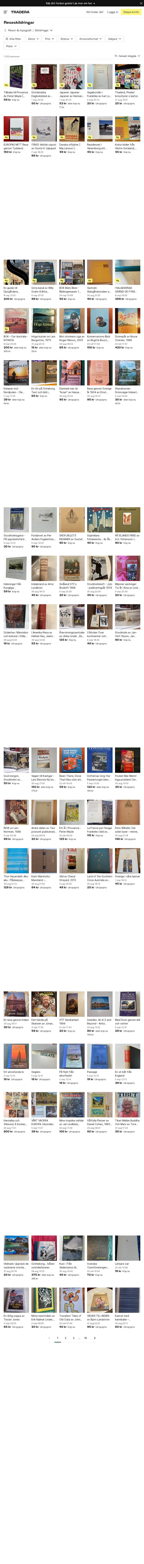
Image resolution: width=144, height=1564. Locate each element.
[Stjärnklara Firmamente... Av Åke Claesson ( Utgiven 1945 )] (99, 519)
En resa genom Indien (16, 1019)
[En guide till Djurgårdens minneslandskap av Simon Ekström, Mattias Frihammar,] (16, 272)
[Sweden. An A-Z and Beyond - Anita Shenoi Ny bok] (99, 1004)
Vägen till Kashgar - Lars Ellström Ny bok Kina (43, 777)
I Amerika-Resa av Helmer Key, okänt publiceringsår (42, 634)
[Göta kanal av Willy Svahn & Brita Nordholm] (44, 272)
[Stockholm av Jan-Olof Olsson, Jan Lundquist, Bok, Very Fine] (127, 616)
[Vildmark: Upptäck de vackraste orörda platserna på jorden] (16, 1248)
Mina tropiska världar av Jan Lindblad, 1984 (71, 1122)
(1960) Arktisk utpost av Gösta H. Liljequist (43, 146)
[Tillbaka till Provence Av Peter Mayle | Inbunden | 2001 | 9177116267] (16, 76)
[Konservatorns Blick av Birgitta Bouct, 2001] (99, 320)
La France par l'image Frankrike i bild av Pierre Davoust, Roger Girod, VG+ (99, 829)
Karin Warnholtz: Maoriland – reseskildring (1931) (42, 878)
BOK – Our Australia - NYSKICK (16, 338)
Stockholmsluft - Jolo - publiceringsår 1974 (99, 586)
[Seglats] (44, 1056)
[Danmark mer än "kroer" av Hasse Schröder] (72, 372)
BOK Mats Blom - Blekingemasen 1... (70, 289)
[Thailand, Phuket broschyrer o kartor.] (127, 76)
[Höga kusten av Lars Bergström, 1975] (44, 320)
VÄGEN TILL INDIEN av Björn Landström (98, 1317)
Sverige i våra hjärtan (127, 876)
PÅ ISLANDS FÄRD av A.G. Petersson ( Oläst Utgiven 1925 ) (127, 537)
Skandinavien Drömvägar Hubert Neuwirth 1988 (126, 390)
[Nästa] (93, 1338)
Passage (92, 1071)
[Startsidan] (20, 12)
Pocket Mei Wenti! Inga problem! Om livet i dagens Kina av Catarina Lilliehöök (127, 777)
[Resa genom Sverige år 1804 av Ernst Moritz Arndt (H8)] (99, 372)
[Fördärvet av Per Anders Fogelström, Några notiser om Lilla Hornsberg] (44, 519)
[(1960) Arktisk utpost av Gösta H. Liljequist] (44, 128)
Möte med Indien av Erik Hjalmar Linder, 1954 (43, 1317)
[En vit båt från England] (127, 1056)
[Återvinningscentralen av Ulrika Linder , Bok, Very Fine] (72, 616)
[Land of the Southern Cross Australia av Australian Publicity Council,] (99, 860)
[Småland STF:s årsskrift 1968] (72, 568)
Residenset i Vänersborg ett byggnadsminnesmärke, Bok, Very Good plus (99, 146)
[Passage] (99, 1056)
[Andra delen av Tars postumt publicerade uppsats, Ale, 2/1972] (44, 812)
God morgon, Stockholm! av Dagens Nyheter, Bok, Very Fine (14, 777)
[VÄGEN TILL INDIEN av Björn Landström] (99, 1300)
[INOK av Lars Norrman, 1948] (16, 812)
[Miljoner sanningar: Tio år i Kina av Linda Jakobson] (127, 568)
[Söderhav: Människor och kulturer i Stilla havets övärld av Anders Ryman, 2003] (16, 616)
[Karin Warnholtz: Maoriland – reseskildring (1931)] (44, 860)
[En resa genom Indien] (16, 1004)
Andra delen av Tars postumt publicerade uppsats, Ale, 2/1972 (43, 829)
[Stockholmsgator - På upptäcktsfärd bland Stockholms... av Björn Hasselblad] (16, 519)
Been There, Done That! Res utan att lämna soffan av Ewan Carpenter (70, 777)
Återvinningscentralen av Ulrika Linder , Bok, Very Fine (72, 634)
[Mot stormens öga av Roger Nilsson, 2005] (72, 320)
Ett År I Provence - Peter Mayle (70, 829)
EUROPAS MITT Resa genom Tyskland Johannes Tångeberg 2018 (16, 146)
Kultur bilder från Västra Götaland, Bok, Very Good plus (127, 146)
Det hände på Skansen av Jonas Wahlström (42, 1021)
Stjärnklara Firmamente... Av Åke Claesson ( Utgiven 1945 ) (99, 537)
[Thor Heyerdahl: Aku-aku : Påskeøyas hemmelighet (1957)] (16, 860)
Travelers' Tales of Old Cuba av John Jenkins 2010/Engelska (70, 1317)
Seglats (35, 1071)
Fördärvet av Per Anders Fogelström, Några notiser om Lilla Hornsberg (44, 537)
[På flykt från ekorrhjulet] (72, 1056)
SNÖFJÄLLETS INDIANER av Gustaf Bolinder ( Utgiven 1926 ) (71, 537)
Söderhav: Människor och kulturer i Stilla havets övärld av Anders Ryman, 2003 (16, 634)
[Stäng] (141, 3)
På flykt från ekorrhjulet (66, 1073)
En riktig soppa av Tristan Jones (14, 1317)
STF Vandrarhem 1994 (69, 1021)
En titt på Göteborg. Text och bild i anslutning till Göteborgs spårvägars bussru (43, 390)
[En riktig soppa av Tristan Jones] (16, 1300)
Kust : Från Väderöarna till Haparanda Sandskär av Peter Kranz (71, 1265)
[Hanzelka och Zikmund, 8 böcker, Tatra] (16, 1104)
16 (85, 1338)
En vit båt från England (123, 1073)
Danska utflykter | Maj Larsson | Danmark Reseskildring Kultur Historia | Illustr (70, 146)
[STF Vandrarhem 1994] (72, 1004)
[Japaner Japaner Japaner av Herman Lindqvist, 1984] (72, 76)
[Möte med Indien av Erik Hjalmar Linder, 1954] (44, 1300)
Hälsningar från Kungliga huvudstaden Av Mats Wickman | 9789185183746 (13, 586)
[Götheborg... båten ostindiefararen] (44, 1248)
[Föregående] (50, 1338)
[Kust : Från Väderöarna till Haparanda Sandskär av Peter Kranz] (72, 1248)
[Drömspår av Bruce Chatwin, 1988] (127, 320)
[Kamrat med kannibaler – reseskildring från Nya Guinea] (127, 1300)
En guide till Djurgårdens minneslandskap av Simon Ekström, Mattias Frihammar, (15, 289)
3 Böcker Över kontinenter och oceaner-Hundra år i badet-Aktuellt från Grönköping (98, 634)
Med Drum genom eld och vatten (127, 1021)
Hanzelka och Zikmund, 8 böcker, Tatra (15, 1122)
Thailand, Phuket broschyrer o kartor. (126, 94)
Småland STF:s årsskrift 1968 (68, 586)
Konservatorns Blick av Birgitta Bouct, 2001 (98, 338)
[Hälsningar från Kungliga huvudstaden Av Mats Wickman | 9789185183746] (16, 568)
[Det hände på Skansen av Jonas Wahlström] (44, 1004)
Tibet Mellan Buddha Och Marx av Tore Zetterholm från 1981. (127, 1122)
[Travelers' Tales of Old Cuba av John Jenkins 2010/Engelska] (72, 1300)
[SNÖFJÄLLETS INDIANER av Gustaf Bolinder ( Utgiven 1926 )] (72, 519)
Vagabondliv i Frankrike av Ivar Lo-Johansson (99, 94)
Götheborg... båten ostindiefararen (42, 1265)
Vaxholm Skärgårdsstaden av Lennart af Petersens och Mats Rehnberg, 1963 (99, 289)
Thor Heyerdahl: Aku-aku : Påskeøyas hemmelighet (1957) (16, 878)
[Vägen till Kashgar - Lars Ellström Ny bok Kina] (44, 760)
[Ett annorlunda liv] (16, 1056)
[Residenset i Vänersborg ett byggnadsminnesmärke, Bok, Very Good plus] (99, 128)
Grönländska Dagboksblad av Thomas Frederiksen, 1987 (43, 94)
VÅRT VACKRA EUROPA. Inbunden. (42, 1122)
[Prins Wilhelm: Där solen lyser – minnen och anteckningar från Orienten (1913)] (127, 812)
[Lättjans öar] (127, 1248)
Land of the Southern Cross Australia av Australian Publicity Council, (99, 878)
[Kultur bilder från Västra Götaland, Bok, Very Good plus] (127, 128)
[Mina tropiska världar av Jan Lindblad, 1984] (72, 1104)
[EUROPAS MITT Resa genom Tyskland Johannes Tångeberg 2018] (16, 128)
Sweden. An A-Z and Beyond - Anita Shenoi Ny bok (99, 1021)
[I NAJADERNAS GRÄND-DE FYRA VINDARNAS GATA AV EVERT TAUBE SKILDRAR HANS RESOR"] (127, 272)
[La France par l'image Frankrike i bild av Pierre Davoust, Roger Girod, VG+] (99, 812)
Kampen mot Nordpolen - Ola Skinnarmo (13, 390)
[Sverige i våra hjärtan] (127, 860)
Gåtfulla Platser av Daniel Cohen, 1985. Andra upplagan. (99, 1122)
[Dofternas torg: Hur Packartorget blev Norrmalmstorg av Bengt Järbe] (99, 760)
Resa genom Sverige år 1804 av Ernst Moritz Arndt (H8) (99, 390)
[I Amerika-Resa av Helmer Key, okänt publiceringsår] (44, 616)
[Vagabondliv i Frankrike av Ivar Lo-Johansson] (99, 76)
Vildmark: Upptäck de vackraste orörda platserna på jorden (16, 1265)
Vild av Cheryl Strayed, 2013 (67, 878)
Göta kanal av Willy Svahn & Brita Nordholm (42, 289)
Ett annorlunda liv (14, 1071)
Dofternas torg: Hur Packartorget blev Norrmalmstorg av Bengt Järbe (98, 777)
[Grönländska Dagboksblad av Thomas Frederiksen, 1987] (44, 76)
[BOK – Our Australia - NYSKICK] (16, 320)
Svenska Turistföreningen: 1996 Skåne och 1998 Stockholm (97, 1265)
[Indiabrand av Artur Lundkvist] (44, 568)
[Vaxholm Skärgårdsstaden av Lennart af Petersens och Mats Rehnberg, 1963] (99, 272)
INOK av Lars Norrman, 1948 (12, 829)
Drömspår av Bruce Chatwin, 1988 (126, 338)
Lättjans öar (122, 1263)
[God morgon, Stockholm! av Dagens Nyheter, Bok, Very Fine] (16, 760)
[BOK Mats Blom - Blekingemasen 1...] (72, 272)
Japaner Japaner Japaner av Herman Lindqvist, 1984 (70, 94)
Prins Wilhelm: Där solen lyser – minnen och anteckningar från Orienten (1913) (127, 829)
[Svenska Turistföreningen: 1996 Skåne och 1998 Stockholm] (99, 1248)
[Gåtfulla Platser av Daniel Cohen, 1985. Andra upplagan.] (99, 1104)
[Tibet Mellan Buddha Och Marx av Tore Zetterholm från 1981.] (127, 1104)
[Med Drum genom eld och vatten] (127, 1004)
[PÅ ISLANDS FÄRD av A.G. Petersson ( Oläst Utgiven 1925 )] (127, 519)
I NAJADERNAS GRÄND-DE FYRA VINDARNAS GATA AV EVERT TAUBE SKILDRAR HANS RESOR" (127, 289)
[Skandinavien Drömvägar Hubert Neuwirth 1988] (127, 372)
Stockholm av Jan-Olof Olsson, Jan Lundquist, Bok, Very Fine (127, 634)
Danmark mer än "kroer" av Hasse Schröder (69, 390)
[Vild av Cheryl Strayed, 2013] (72, 860)
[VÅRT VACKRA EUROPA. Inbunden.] (44, 1104)
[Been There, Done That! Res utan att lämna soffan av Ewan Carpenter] (72, 760)
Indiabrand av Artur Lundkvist (42, 586)
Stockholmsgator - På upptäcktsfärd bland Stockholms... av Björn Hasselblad (15, 537)
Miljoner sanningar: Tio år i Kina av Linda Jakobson (127, 586)
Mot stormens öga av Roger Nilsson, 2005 (71, 338)
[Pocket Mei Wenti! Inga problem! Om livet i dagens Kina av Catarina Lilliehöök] (127, 760)
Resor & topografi (19, 30)
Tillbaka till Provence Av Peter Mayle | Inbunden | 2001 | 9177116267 (16, 94)
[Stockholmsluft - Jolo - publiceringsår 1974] (99, 568)
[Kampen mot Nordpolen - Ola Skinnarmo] (16, 372)
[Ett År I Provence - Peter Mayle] (72, 812)
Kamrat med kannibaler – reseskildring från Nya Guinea (125, 1317)
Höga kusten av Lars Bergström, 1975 (43, 338)
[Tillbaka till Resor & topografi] (5, 30)
